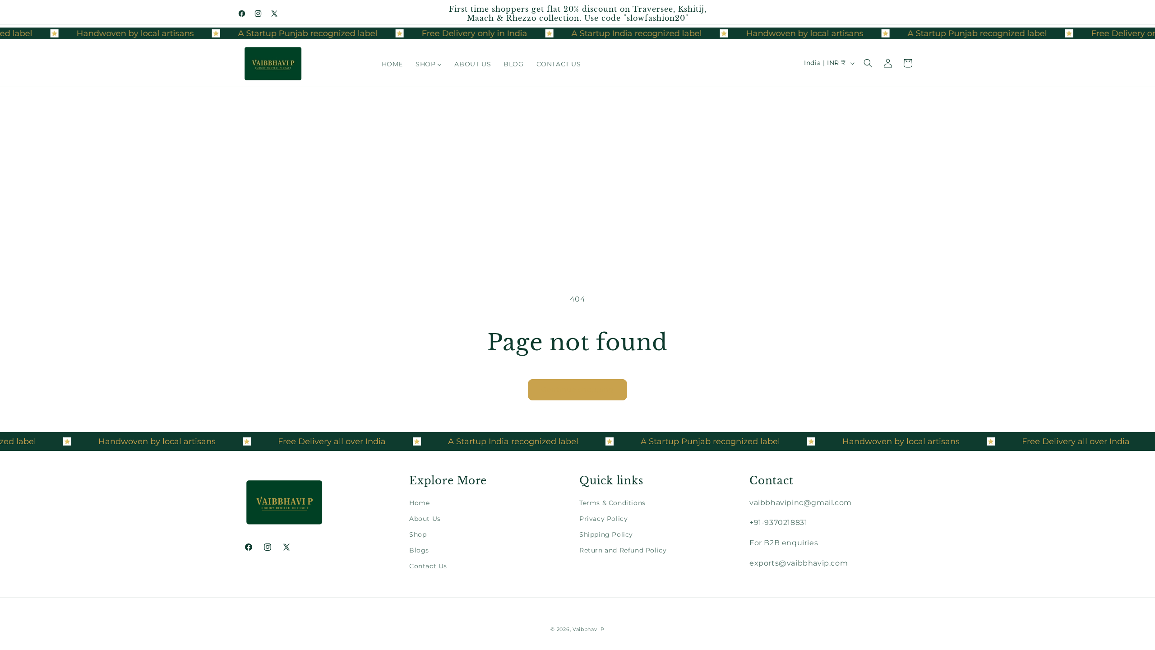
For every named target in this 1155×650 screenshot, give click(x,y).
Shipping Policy (606, 534)
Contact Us (428, 566)
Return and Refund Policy (622, 550)
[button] (868, 63)
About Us (425, 519)
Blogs (419, 550)
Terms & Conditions (612, 503)
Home (419, 503)
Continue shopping (577, 389)
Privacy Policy (603, 519)
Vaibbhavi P (589, 629)
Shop (417, 534)
